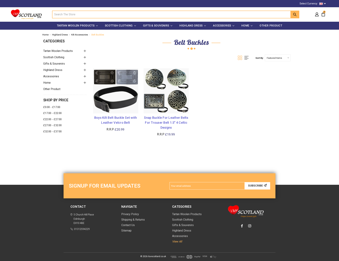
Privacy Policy (130, 214)
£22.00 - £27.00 (52, 119)
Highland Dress (191, 25)
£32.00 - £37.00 (52, 131)
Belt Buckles (97, 34)
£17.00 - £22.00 (52, 113)
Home (245, 25)
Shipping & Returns (133, 219)
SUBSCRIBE (255, 185)
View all (177, 241)
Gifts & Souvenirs (156, 25)
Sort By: (259, 58)
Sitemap (126, 230)
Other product (271, 25)
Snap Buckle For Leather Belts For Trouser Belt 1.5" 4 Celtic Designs (166, 122)
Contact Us (128, 225)
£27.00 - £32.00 (52, 125)
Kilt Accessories (79, 34)
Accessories (222, 25)
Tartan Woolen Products (76, 25)
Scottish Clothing (119, 25)
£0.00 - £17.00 (51, 107)
